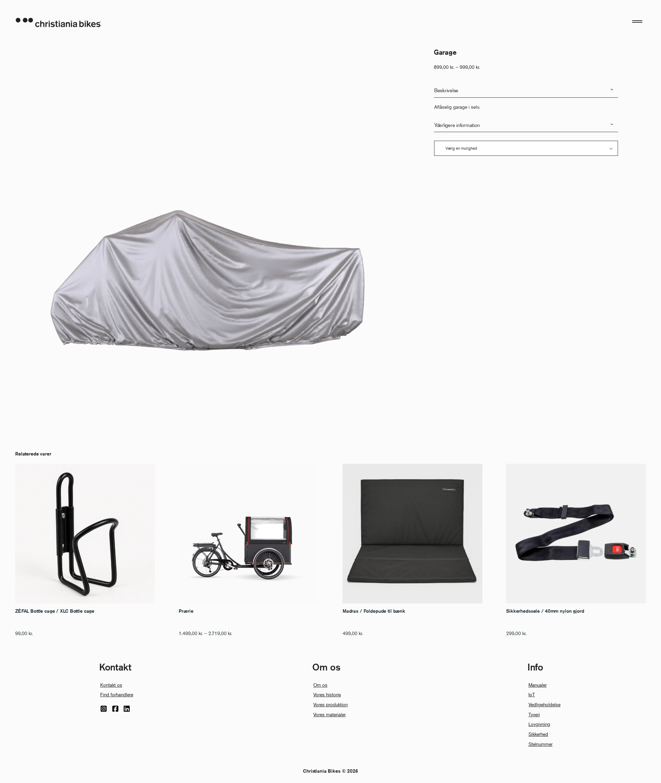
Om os (320, 685)
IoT (531, 694)
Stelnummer (540, 744)
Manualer (537, 685)
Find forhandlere (116, 694)
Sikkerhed (538, 734)
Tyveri (534, 714)
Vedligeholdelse (544, 704)
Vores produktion (330, 704)
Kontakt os (111, 685)
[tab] (526, 90)
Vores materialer (329, 714)
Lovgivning (539, 724)
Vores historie (327, 694)
